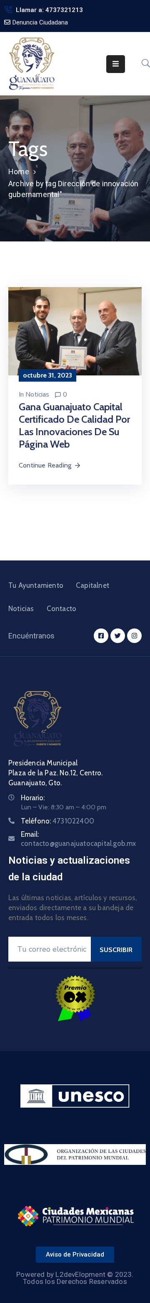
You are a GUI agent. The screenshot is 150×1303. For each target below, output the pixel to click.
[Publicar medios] (75, 331)
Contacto (62, 608)
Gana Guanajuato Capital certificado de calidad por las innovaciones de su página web (74, 425)
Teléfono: (57, 821)
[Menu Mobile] (115, 64)
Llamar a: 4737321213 (49, 10)
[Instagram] (134, 635)
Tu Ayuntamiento (35, 585)
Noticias (37, 394)
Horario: (33, 798)
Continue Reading (45, 465)
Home (18, 171)
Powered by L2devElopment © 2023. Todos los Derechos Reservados (74, 1278)
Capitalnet (92, 585)
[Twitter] (117, 635)
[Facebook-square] (101, 635)
